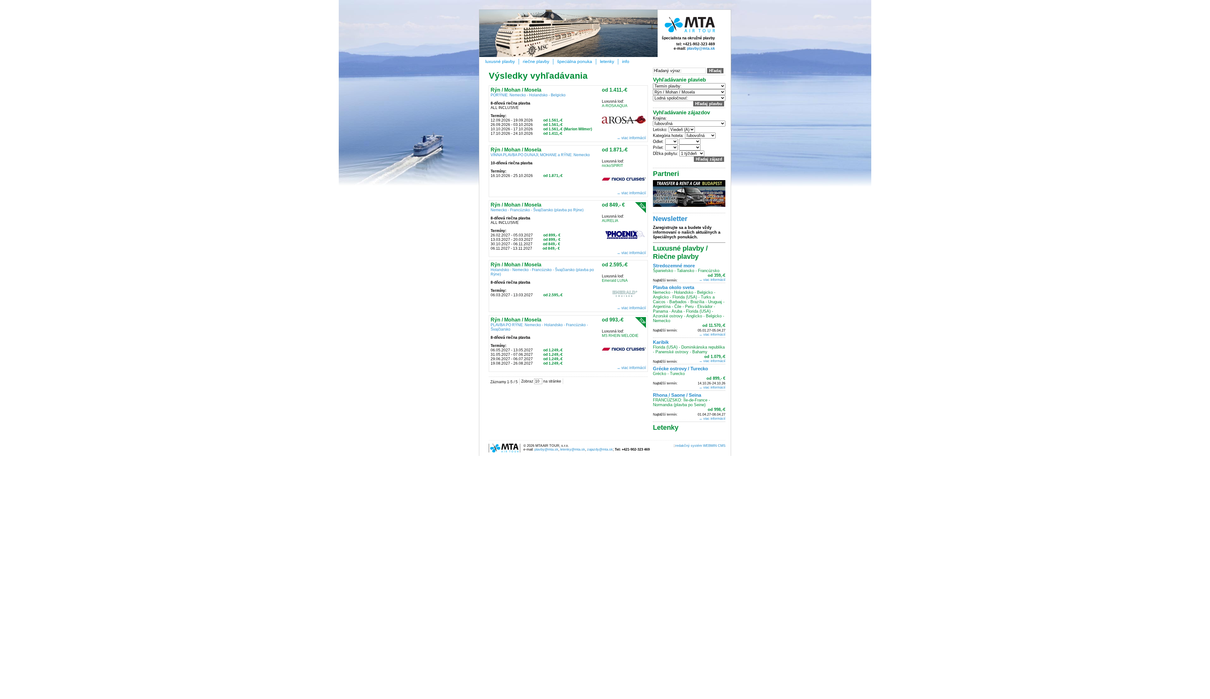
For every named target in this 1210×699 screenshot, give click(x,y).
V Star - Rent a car (689, 193)
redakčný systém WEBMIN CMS (700, 445)
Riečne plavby (536, 61)
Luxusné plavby (500, 61)
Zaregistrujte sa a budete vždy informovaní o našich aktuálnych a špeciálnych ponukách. (686, 232)
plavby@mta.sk (701, 48)
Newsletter (670, 219)
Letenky (607, 61)
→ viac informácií (631, 138)
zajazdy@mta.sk (600, 449)
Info (625, 61)
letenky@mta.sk (572, 449)
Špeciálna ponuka (574, 61)
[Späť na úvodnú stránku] (690, 33)
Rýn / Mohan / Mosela (516, 90)
